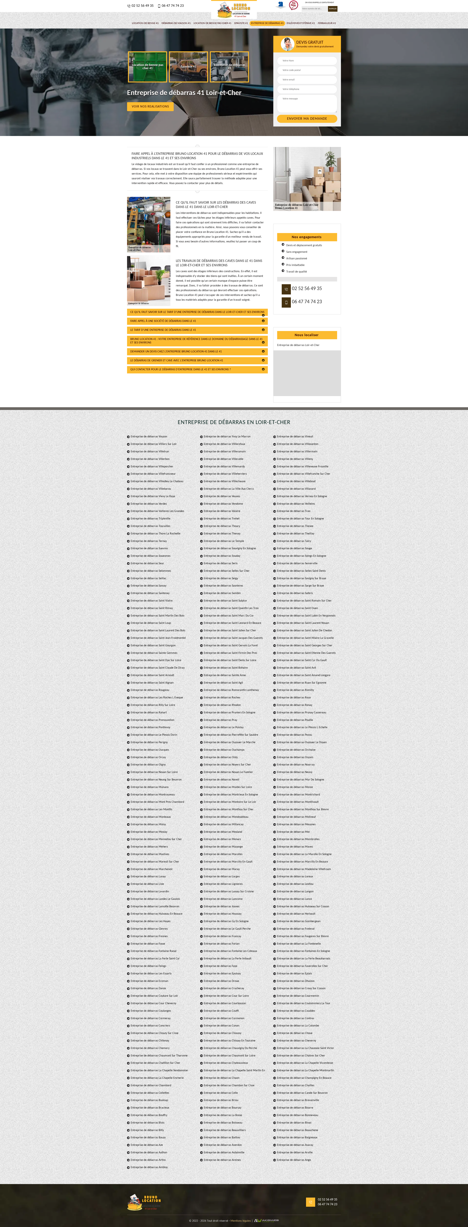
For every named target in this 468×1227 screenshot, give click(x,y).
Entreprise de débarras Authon (149, 1152)
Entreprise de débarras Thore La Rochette (155, 533)
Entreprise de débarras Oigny (148, 764)
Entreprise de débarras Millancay (224, 824)
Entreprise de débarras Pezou (294, 734)
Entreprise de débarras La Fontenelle (299, 943)
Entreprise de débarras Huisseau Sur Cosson (303, 906)
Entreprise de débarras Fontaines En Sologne (303, 951)
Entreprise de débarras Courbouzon (225, 1003)
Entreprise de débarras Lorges (222, 876)
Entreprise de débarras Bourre (295, 1107)
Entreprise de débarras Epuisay (222, 973)
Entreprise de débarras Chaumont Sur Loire (229, 1055)
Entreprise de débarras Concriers (150, 1025)
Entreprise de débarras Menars (222, 839)
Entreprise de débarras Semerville (297, 563)
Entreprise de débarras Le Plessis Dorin (154, 734)
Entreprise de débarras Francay (222, 936)
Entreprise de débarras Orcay (148, 757)
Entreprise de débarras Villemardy (224, 466)
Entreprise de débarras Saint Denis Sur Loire (230, 660)
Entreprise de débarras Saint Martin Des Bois (157, 615)
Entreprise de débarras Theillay (295, 533)
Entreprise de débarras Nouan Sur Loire (154, 772)
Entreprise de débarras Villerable (223, 459)
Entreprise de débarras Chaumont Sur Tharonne (159, 1055)
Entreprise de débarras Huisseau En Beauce (156, 913)
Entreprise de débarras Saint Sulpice (225, 600)
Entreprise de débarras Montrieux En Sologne (231, 794)
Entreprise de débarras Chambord (151, 1085)
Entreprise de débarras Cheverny (296, 1040)
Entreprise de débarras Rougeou (150, 690)
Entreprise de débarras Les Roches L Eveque (157, 697)
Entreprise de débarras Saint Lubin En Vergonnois (306, 615)
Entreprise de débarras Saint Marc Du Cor (229, 615)
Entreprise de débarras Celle (221, 1093)
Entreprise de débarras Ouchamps (224, 749)
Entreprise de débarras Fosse (148, 943)
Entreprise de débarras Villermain (297, 451)
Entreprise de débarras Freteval (296, 928)
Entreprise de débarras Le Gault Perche (227, 928)
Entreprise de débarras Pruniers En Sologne (229, 712)
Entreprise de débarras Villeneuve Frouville (302, 466)
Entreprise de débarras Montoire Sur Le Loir (230, 802)
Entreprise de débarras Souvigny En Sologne (230, 548)
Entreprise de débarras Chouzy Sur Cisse (154, 1033)
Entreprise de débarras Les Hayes (150, 921)
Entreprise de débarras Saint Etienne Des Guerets (306, 653)
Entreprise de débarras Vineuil (295, 436)
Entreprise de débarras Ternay (149, 541)
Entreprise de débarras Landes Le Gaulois (155, 899)
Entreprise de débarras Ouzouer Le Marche (229, 742)
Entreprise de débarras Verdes (149, 503)
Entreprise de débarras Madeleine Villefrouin (304, 869)
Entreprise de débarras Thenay (222, 533)
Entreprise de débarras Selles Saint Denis (301, 571)
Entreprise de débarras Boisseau (223, 1122)
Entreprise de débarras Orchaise (296, 749)
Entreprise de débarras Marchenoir (152, 869)
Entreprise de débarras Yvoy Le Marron (227, 436)
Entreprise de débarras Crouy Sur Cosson (301, 988)
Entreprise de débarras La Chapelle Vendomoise (159, 1070)
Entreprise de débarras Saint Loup (151, 623)
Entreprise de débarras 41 (267, 23)
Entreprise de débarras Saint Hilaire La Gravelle (305, 638)
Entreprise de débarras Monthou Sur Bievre (303, 809)
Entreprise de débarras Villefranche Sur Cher (303, 473)
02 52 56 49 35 (142, 6)
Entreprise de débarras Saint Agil (223, 682)
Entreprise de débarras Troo (293, 511)
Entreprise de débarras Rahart (149, 712)
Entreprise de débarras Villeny (295, 459)
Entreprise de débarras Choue (294, 1033)
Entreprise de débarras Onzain (295, 757)
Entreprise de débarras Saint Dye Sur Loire (156, 660)
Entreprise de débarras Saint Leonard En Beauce (232, 623)
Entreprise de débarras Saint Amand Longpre (303, 675)
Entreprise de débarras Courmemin (298, 996)
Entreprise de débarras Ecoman (149, 981)
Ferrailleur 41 (327, 23)
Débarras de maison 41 (176, 23)
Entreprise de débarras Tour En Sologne (300, 518)
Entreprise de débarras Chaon (221, 1078)
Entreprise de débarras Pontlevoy (150, 727)
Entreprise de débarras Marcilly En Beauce (302, 861)
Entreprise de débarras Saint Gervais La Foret (231, 645)
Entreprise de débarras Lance (294, 899)
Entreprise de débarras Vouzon (149, 436)
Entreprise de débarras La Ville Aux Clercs (229, 488)
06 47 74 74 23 (172, 6)
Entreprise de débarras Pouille (295, 720)
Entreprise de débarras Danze (148, 988)
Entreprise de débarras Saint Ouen (297, 608)
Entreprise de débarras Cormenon (224, 1018)
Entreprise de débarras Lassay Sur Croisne (229, 891)
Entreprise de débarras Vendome (223, 503)
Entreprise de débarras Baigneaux (297, 1137)
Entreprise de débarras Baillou (222, 1137)
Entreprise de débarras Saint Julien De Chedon (304, 630)
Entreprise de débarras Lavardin (150, 891)
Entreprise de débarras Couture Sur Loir (154, 996)
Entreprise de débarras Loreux (295, 876)
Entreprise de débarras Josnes (221, 906)
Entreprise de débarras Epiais (294, 973)
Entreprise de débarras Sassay (148, 585)
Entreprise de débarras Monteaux (151, 817)
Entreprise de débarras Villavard (296, 488)
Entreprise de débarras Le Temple (224, 541)
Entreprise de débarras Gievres (149, 928)
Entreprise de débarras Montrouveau (153, 794)
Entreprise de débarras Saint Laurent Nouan (303, 623)
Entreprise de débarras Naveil (221, 779)
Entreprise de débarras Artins (148, 1160)
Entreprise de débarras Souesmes (150, 556)
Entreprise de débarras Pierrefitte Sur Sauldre (231, 734)
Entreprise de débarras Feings (148, 966)
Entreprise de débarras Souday (222, 556)
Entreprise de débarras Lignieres (223, 884)
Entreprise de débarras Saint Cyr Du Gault (302, 660)
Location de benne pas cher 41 (212, 23)
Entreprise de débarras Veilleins (296, 503)
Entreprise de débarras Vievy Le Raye (153, 496)
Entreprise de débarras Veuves (222, 496)
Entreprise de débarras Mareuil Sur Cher (155, 861)
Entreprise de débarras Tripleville (150, 518)
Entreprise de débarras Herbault (296, 913)
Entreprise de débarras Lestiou (295, 884)
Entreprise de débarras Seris (220, 563)
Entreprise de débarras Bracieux (150, 1107)
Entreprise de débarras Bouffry (149, 1115)
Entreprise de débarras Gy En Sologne (226, 921)
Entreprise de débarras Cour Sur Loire (226, 996)
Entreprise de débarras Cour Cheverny (153, 1003)
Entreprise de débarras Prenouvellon (152, 720)
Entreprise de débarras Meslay (149, 832)
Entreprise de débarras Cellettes (150, 1093)
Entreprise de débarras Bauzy (148, 1137)
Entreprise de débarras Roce (294, 697)
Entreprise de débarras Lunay (148, 876)
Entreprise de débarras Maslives (150, 854)
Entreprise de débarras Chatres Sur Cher (301, 1055)
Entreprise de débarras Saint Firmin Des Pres (230, 653)
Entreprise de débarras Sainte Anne (225, 675)
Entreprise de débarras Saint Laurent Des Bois (158, 630)
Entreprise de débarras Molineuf (296, 817)
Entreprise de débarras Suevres (149, 548)
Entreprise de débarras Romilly (295, 690)
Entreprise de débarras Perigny (149, 742)
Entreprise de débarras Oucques (150, 749)
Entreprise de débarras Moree (295, 787)
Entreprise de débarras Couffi (221, 1010)
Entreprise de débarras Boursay (222, 1107)
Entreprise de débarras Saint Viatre (152, 600)
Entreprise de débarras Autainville (224, 1152)
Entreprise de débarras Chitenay (150, 1040)
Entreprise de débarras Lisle (147, 884)
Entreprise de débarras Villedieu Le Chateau (157, 481)
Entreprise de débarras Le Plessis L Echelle (302, 727)
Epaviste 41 (241, 23)
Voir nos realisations (150, 106)
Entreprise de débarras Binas (294, 1122)
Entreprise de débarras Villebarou (151, 488)
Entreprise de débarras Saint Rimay (152, 608)
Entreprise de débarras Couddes (296, 1010)
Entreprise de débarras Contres (295, 1018)
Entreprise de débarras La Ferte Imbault (227, 958)
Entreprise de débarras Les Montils (151, 809)
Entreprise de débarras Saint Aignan (152, 682)
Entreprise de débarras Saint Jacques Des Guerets (233, 638)
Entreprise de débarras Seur (147, 563)
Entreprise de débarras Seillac (148, 578)
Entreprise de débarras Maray (222, 869)
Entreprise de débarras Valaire (222, 511)
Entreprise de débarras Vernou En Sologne (302, 496)
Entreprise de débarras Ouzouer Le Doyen (302, 742)
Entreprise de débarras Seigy (221, 578)
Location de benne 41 (145, 23)
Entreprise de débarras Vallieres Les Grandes (157, 511)
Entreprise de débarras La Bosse (223, 1115)
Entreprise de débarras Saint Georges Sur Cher (304, 645)
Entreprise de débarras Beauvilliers (225, 1130)
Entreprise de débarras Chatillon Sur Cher (155, 1063)
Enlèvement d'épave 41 (301, 23)
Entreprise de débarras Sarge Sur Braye (300, 585)
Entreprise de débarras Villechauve (225, 481)
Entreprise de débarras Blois (147, 1122)
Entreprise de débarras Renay (294, 705)
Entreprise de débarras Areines (222, 1160)
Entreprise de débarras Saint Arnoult (152, 675)
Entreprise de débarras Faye (220, 966)
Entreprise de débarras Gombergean (298, 921)
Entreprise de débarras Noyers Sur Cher (227, 764)
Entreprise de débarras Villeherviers (225, 473)
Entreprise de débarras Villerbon (150, 459)
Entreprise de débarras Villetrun (150, 451)
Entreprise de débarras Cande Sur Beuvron (302, 1093)
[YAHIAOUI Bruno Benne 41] (234, 9)
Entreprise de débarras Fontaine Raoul (153, 951)
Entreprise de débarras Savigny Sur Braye (301, 578)
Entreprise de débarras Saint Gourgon (153, 645)
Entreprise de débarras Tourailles (150, 526)
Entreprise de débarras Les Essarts (151, 973)
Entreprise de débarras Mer (293, 832)
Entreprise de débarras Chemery (150, 1048)
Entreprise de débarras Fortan (221, 943)
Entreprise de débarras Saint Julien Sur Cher (230, 630)
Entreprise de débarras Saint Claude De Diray (158, 667)
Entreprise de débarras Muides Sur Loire (228, 787)
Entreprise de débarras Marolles (223, 854)
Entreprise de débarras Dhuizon (295, 981)
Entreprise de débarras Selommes (151, 571)
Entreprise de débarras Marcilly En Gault (228, 861)
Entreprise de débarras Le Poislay (224, 727)
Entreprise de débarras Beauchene (297, 1130)
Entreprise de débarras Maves (295, 846)
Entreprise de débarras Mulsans (150, 787)
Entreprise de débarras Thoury (222, 526)
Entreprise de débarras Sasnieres (223, 585)
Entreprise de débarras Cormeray (151, 1018)
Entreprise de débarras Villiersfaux (224, 444)
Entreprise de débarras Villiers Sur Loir (154, 444)
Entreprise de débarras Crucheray (224, 988)
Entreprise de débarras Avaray (295, 1145)
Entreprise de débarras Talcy (294, 541)
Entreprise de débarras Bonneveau (297, 1115)
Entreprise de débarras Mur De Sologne (300, 779)
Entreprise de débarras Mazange (223, 846)
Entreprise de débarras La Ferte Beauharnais (303, 958)
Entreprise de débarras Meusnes (296, 824)
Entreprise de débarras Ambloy (149, 1167)
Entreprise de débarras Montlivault (298, 802)
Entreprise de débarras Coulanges (151, 1010)
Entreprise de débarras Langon (295, 891)
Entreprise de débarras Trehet (221, 518)
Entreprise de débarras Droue (221, 981)
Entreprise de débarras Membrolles (298, 839)
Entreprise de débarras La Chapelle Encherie (157, 1078)
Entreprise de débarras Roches (222, 697)
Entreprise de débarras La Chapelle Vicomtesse (305, 1063)
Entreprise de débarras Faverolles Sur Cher (302, 966)
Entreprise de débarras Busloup (149, 1100)
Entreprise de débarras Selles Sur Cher (227, 571)
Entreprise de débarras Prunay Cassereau (301, 712)
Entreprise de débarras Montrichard (298, 794)
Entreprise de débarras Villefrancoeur (153, 473)
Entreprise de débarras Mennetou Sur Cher (156, 839)
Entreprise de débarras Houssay (222, 913)
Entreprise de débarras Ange (294, 1160)
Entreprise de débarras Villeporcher (152, 466)
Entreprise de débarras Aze (147, 1145)
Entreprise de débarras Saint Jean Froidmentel (158, 638)
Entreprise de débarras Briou (221, 1100)
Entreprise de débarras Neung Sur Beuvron (156, 779)
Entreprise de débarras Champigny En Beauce (304, 1078)
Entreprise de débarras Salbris (295, 593)
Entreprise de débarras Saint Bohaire (226, 667)
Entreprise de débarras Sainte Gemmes (154, 653)
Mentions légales (241, 1221)
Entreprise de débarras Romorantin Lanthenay (231, 690)
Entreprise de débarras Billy (147, 1130)
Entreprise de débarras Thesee (295, 526)
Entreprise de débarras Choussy (222, 1033)
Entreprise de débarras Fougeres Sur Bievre (303, 936)
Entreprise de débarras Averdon (223, 1145)
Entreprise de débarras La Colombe (298, 1025)
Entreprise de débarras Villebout (296, 481)
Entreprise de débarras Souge (294, 548)
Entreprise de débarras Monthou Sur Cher (229, 809)
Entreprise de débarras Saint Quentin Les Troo (231, 608)
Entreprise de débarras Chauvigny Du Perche (230, 1048)
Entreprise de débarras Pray (220, 720)
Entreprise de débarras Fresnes (149, 936)
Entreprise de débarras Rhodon (222, 705)
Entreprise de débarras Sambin (222, 593)
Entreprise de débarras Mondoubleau (226, 817)
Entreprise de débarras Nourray (296, 764)
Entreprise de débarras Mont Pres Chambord (157, 802)
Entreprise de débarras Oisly (221, 757)
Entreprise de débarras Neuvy (294, 772)
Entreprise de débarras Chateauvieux (226, 1063)
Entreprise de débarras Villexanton (297, 444)
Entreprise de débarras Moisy (148, 824)
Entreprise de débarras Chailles (295, 1085)
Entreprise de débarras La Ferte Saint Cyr (155, 958)
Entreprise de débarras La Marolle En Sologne (304, 854)
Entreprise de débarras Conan (221, 1025)
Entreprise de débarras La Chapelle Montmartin (305, 1070)
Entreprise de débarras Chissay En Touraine (229, 1040)
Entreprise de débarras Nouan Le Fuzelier (228, 772)
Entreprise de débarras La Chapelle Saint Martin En (234, 1070)
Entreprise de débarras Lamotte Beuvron (155, 906)
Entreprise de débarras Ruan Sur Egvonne (301, 682)
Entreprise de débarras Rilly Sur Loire (153, 705)
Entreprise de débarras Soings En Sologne (301, 556)
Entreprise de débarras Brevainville (298, 1100)
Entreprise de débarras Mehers (149, 846)
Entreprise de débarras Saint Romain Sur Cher (304, 600)
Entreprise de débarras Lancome (223, 899)
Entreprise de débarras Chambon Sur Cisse (229, 1085)
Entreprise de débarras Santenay (150, 593)
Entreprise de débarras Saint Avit (296, 667)
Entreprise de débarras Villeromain (225, 451)
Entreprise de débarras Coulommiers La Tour (303, 1003)
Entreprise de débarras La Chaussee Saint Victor (305, 1048)
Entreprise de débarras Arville (295, 1152)
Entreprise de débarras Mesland (223, 832)
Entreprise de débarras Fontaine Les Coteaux (230, 951)
